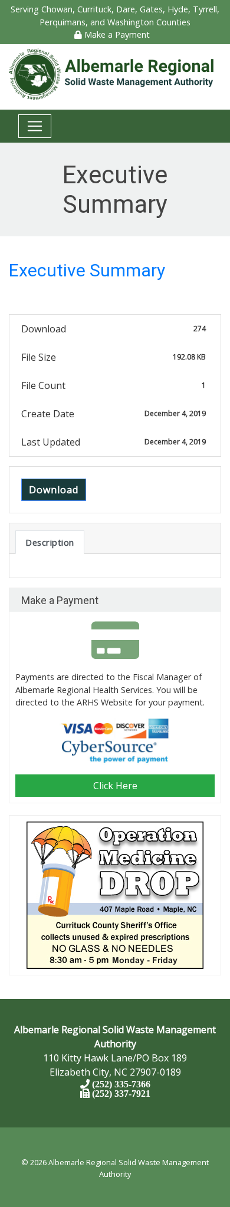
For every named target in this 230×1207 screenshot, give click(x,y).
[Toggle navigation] (34, 126)
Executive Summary (87, 270)
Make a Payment (116, 34)
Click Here (115, 785)
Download (53, 489)
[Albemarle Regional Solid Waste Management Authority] (115, 73)
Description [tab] (49, 542)
